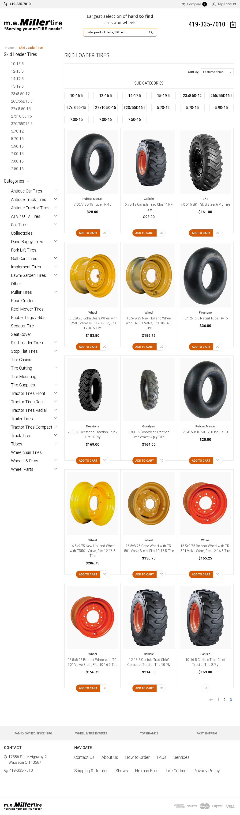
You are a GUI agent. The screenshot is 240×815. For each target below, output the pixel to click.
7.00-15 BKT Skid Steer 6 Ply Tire (205, 204)
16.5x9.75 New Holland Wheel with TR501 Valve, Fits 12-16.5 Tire (93, 551)
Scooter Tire (22, 325)
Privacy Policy (207, 770)
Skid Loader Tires (31, 47)
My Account (227, 4)
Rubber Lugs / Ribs (28, 317)
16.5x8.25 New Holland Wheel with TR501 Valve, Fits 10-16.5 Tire (149, 323)
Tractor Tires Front (28, 393)
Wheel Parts (22, 469)
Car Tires (19, 224)
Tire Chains (21, 359)
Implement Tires (26, 266)
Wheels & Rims (24, 460)
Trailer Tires (22, 418)
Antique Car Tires (26, 191)
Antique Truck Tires (28, 199)
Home (9, 47)
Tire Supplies (23, 384)
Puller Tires (21, 292)
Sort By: (193, 72)
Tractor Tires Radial (29, 410)
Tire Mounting (23, 376)
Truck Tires (21, 435)
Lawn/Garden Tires (28, 275)
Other (16, 283)
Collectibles (22, 233)
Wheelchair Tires (26, 452)
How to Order (137, 757)
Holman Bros (146, 770)
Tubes (16, 443)
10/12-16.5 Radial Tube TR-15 (205, 318)
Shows (122, 770)
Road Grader (22, 300)
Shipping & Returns (91, 770)
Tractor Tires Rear (27, 401)
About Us (109, 757)
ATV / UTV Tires (25, 216)
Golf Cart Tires (24, 258)
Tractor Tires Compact (31, 427)
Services (181, 757)
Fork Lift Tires (23, 250)
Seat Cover (21, 334)
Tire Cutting (21, 368)
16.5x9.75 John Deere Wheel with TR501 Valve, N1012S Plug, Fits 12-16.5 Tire (92, 323)
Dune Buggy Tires (27, 241)
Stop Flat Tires (24, 351)
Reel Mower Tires (27, 309)
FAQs (161, 757)
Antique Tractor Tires (30, 207)
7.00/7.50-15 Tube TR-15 (93, 204)
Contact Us (84, 757)
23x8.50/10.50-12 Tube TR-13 (205, 432)
